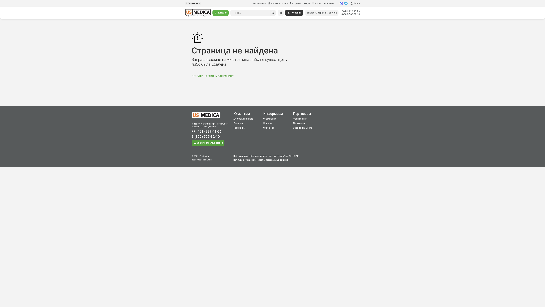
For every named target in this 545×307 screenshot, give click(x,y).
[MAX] (341, 3)
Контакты (329, 3)
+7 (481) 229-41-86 (350, 11)
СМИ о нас (268, 127)
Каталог (222, 12)
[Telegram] (346, 3)
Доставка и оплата (278, 3)
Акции (306, 3)
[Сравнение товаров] (281, 13)
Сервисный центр (302, 127)
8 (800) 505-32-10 (350, 14)
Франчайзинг (300, 118)
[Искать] (273, 13)
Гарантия (238, 123)
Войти (357, 3)
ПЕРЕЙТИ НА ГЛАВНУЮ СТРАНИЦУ (213, 76)
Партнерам (299, 123)
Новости (316, 3)
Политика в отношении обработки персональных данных (260, 160)
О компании (259, 3)
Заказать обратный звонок (322, 12)
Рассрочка (295, 3)
